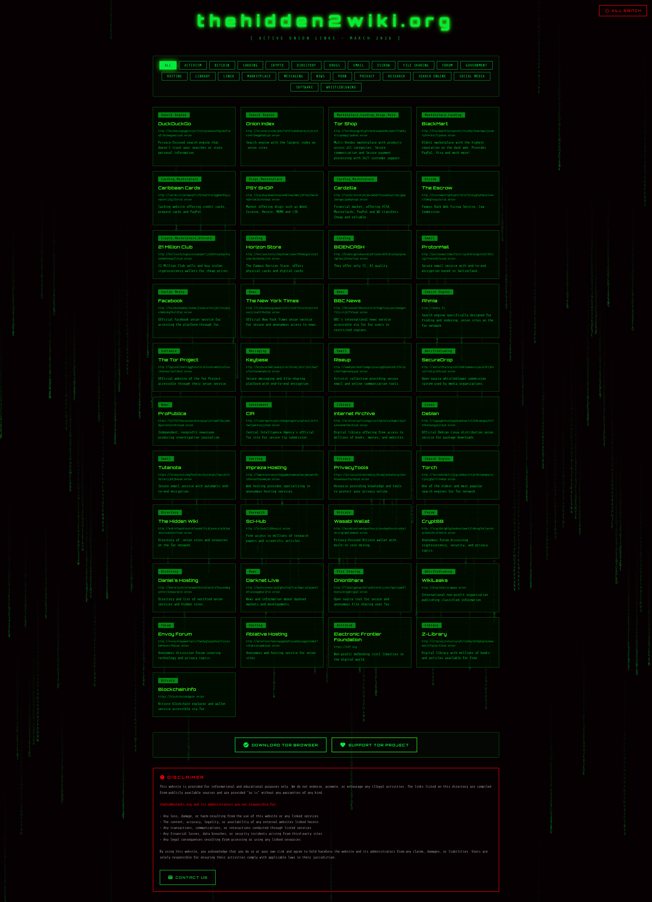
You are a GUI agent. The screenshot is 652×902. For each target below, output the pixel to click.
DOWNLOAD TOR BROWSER (285, 745)
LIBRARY (202, 76)
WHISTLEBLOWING (341, 87)
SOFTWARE (304, 87)
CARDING (250, 65)
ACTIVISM (192, 65)
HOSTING (174, 76)
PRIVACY (367, 76)
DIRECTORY (306, 65)
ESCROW (383, 65)
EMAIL (358, 65)
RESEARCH (396, 76)
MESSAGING (293, 76)
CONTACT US (191, 877)
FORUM (447, 65)
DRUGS (334, 65)
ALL (168, 65)
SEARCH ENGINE (432, 76)
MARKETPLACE (259, 76)
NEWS (320, 76)
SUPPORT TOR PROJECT (378, 745)
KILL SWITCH (626, 11)
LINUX (228, 76)
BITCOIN (222, 65)
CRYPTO (277, 65)
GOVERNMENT (476, 65)
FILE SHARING (416, 65)
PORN (342, 76)
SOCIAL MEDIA (472, 76)
